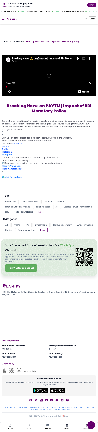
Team (4, 407)
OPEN (91, 5)
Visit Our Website (13, 177)
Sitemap (61, 407)
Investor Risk (34, 407)
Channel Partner (22, 407)
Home (6, 41)
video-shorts (17, 41)
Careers (53, 407)
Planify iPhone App (11, 166)
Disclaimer (66, 409)
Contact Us (44, 407)
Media (76, 407)
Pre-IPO (69, 407)
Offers (82, 407)
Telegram (7, 154)
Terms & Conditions (53, 409)
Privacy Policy (91, 407)
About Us (12, 407)
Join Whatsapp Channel (21, 267)
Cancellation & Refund (37, 409)
